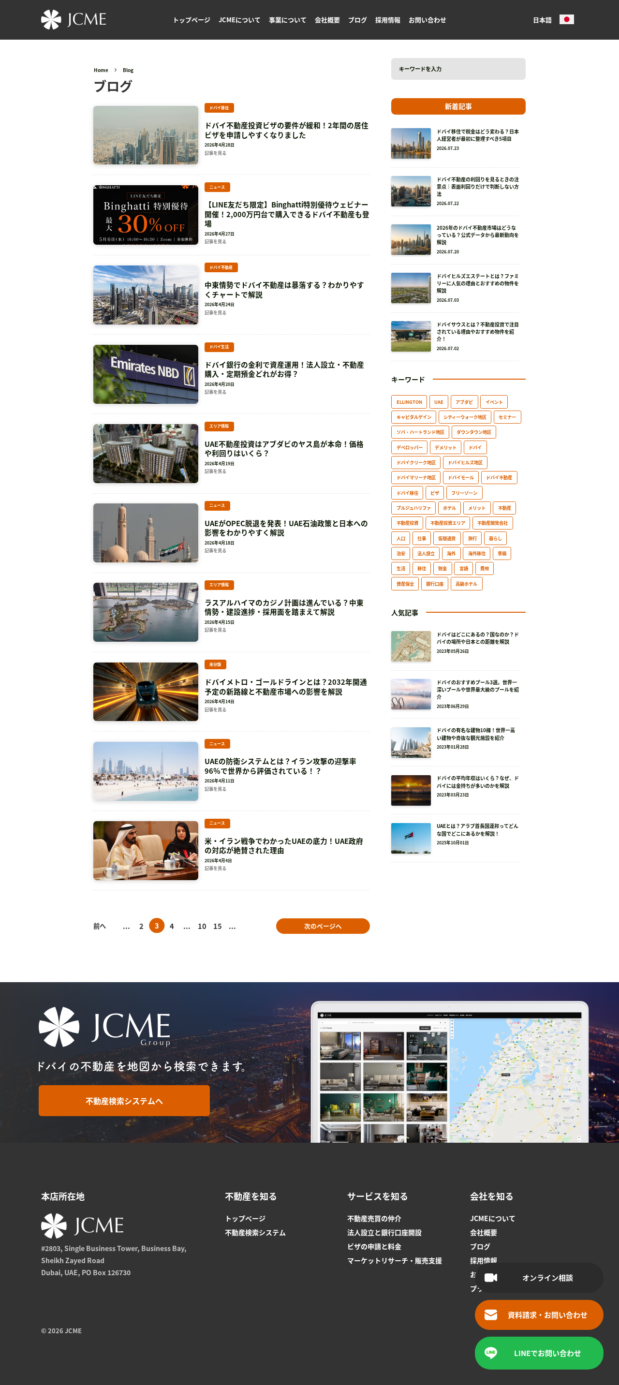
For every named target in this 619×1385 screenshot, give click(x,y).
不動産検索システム (255, 1232)
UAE (438, 401)
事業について (288, 19)
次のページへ (323, 925)
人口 (401, 538)
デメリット (446, 447)
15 (217, 926)
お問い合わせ (427, 19)
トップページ (191, 19)
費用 (484, 568)
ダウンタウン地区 (474, 431)
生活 (401, 568)
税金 (442, 568)
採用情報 (387, 19)
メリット (477, 507)
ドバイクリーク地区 (416, 462)
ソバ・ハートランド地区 (420, 431)
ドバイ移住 (407, 492)
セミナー (507, 416)
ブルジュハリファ (414, 507)
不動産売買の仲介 (374, 1218)
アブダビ (464, 401)
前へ (99, 925)
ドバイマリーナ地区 (416, 477)
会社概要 (327, 19)
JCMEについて (240, 19)
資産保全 (405, 583)
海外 (451, 553)
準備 (502, 553)
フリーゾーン (464, 492)
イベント (494, 401)
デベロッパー (410, 447)
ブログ (357, 19)
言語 (463, 568)
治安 (401, 553)
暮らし (495, 538)
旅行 (472, 538)
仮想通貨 (447, 538)
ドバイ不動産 (499, 477)
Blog (128, 70)
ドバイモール (461, 477)
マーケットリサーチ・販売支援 (394, 1260)
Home (101, 70)
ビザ (434, 492)
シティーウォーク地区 (464, 416)
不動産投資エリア (447, 522)
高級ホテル (466, 583)
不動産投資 (407, 522)
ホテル (449, 507)
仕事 (421, 538)
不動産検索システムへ (124, 1100)
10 (202, 926)
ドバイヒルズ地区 (465, 462)
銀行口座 (434, 583)
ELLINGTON (409, 401)
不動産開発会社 (492, 522)
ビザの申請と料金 (374, 1246)
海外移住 (477, 553)
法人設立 (426, 553)
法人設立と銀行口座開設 (384, 1232)
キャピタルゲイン (414, 416)
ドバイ (475, 447)
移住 (421, 568)
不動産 (504, 507)
